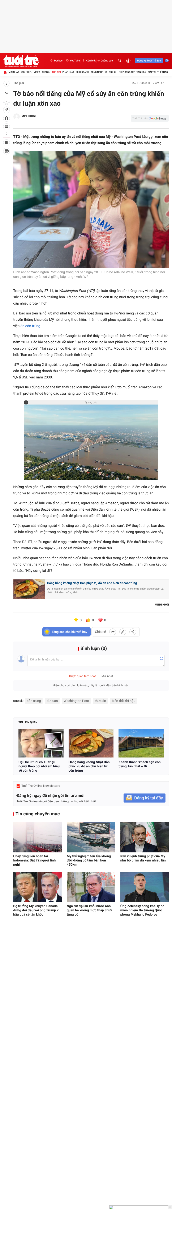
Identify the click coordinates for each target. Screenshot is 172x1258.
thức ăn (100, 701)
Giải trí (152, 72)
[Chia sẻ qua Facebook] (112, 631)
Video (37, 72)
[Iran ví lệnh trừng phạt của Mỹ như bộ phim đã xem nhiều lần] (144, 837)
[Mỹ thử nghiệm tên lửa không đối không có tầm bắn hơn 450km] (91, 837)
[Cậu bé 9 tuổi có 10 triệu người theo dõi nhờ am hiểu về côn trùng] (41, 743)
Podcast (58, 60)
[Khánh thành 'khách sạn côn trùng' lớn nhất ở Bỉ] (141, 743)
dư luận (52, 701)
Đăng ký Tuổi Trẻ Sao (149, 60)
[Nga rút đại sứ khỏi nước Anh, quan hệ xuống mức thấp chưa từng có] (91, 887)
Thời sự (46, 72)
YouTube (75, 60)
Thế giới (56, 72)
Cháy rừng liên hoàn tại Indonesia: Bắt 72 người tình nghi (34, 860)
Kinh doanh (82, 72)
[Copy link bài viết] (122, 631)
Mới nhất (14, 72)
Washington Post (76, 701)
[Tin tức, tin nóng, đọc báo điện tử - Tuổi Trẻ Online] (21, 60)
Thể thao (162, 72)
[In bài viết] (6, 151)
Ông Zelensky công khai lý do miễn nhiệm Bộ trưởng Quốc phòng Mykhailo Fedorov (142, 910)
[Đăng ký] (144, 798)
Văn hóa (141, 72)
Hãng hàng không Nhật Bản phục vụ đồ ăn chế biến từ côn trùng (92, 583)
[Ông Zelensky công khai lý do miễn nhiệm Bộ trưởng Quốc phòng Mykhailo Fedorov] (144, 887)
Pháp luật (68, 72)
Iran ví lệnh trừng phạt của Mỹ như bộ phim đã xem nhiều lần (143, 858)
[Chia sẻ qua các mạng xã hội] (132, 631)
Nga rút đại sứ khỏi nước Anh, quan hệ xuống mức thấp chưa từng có (89, 910)
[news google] (150, 118)
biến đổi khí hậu (123, 701)
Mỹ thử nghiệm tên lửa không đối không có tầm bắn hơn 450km (89, 860)
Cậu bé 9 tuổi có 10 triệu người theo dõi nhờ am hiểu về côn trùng (39, 766)
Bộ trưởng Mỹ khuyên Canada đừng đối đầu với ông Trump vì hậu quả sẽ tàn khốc (36, 910)
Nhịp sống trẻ (127, 72)
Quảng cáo (107, 60)
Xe (106, 72)
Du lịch (113, 72)
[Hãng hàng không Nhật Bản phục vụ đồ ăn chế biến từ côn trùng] (91, 743)
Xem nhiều (26, 72)
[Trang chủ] (5, 72)
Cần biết (90, 60)
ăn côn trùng (30, 326)
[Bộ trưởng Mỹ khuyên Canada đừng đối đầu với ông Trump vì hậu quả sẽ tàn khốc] (37, 887)
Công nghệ (97, 72)
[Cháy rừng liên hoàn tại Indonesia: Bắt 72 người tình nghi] (37, 837)
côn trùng (34, 701)
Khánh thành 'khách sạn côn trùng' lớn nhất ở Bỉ (139, 764)
